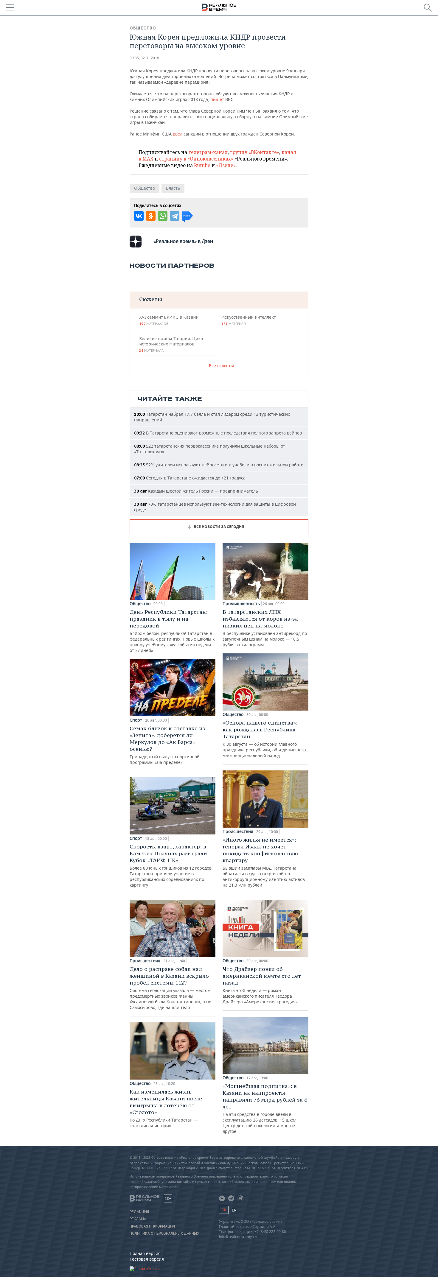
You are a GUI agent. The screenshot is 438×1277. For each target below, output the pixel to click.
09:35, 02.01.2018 (144, 57)
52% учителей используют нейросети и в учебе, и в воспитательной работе (218, 465)
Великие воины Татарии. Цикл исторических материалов (171, 344)
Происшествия (145, 960)
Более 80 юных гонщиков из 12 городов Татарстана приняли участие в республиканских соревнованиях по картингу (171, 865)
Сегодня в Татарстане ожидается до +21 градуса (190, 478)
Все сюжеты (221, 365)
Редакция (139, 1212)
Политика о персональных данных (164, 1233)
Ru (223, 1210)
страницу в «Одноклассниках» (196, 158)
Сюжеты (150, 299)
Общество (143, 28)
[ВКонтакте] (139, 216)
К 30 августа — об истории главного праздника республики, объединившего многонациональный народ (264, 738)
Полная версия (145, 1253)
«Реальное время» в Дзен (183, 241)
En (234, 1210)
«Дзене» (226, 165)
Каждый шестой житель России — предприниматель (196, 491)
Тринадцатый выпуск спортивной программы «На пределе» (167, 745)
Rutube (202, 165)
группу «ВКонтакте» (254, 152)
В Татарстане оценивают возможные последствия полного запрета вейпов (218, 433)
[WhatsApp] (162, 216)
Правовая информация (152, 1226)
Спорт (136, 720)
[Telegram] (174, 216)
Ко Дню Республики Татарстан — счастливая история (166, 1108)
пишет (217, 99)
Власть (173, 188)
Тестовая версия (147, 1259)
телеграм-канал (208, 152)
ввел (177, 134)
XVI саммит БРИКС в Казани (168, 320)
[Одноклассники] (151, 216)
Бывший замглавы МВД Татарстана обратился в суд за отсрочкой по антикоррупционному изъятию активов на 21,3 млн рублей (264, 862)
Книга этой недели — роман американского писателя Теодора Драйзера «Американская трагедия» (262, 985)
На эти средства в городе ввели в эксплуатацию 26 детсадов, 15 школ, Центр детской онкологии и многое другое (265, 1108)
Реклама (138, 1219)
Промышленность (241, 603)
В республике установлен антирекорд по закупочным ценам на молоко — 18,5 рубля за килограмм (265, 627)
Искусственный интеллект (248, 320)
